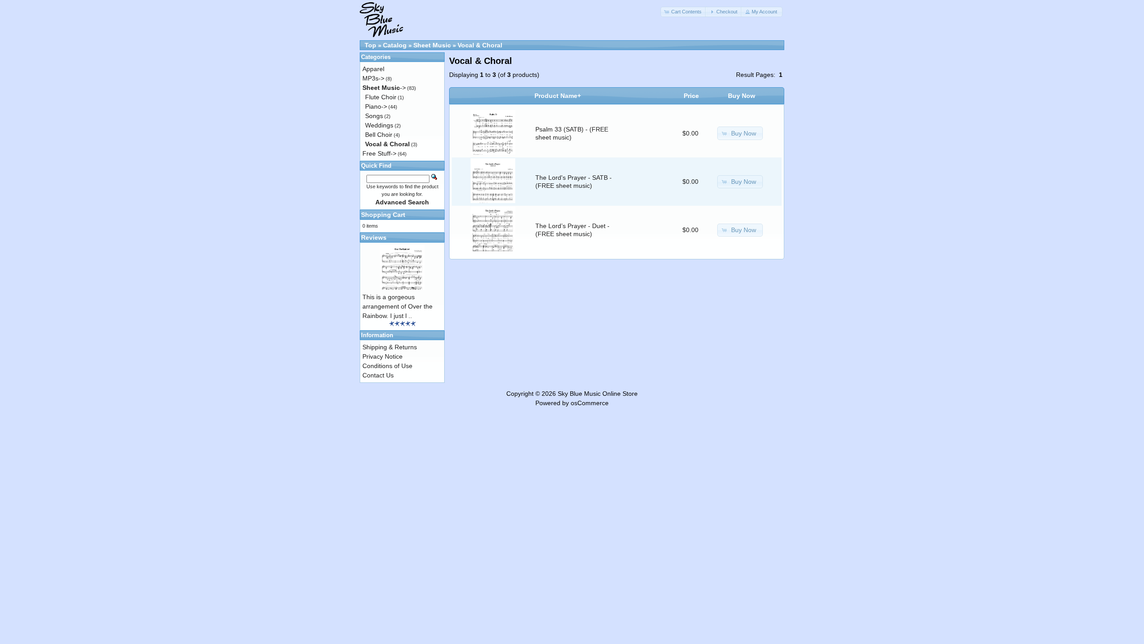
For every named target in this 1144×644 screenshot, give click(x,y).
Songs (374, 115)
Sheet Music (432, 45)
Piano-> (376, 106)
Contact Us (378, 375)
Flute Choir (380, 97)
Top (370, 45)
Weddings (379, 125)
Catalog (395, 45)
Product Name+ (557, 95)
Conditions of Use (387, 365)
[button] (683, 12)
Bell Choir (378, 134)
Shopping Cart (383, 214)
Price (691, 95)
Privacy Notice (382, 356)
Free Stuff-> (379, 153)
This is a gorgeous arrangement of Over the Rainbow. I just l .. (397, 306)
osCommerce (590, 403)
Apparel (373, 68)
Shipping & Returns (389, 347)
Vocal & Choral (480, 45)
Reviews (374, 237)
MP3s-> (373, 78)
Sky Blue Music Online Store (598, 393)
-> (384, 87)
